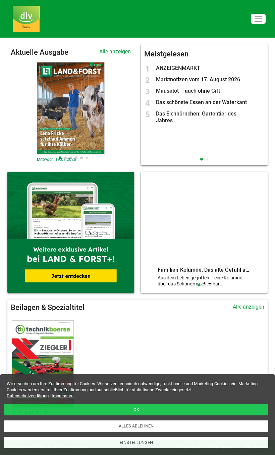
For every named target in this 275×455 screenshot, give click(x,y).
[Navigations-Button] (258, 19)
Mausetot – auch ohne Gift (188, 91)
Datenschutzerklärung (28, 395)
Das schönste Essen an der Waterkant (201, 102)
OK (136, 409)
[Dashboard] (26, 19)
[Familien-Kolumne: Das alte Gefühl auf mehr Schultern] (204, 221)
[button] (60, 157)
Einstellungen (136, 442)
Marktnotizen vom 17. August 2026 (198, 79)
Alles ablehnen (136, 425)
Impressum (62, 395)
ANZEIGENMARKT (178, 68)
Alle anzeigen (115, 51)
